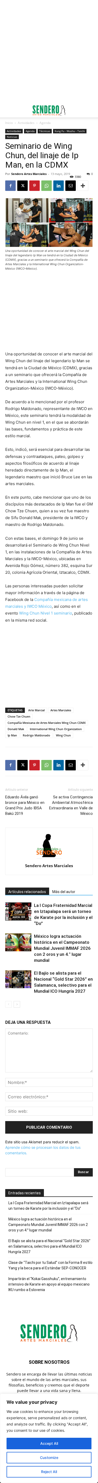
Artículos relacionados (27, 892)
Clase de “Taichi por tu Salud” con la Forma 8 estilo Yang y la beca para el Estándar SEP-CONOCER (50, 1265)
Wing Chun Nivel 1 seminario (45, 613)
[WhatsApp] (46, 185)
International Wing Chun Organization (56, 729)
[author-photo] (49, 858)
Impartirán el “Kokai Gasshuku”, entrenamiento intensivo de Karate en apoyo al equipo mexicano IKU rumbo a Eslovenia (49, 1284)
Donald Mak (16, 729)
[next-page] (17, 1004)
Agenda (45, 123)
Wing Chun (63, 735)
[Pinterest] (34, 185)
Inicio (9, 123)
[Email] (70, 185)
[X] (22, 185)
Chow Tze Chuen (19, 716)
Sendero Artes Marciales (29, 174)
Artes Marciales (60, 710)
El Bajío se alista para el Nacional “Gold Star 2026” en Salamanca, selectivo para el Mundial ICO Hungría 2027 (49, 1246)
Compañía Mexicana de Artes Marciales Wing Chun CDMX (47, 723)
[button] (9, 110)
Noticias (12, 137)
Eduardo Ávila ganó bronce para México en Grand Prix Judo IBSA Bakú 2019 (24, 805)
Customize (49, 1457)
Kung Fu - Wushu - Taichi (70, 131)
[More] (82, 185)
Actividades (26, 123)
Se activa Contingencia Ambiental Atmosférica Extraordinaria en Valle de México (71, 805)
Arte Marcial (36, 710)
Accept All (49, 1443)
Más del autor (63, 892)
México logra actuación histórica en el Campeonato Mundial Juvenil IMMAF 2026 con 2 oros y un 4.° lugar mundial (62, 948)
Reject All (49, 1471)
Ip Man (12, 735)
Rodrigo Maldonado (36, 735)
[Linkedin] (58, 185)
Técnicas (44, 131)
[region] (49, 1438)
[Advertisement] (49, 52)
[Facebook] (10, 185)
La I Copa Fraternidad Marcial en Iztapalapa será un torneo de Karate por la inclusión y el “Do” (48, 1206)
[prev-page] (8, 1004)
